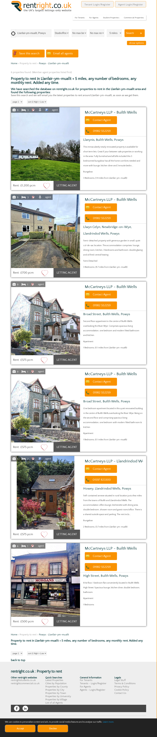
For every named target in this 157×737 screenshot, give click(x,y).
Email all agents (63, 53)
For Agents (93, 18)
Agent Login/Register (130, 4)
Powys (42, 63)
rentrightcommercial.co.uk (25, 683)
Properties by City (54, 689)
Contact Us (120, 693)
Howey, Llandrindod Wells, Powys (107, 488)
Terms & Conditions (125, 683)
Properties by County (56, 686)
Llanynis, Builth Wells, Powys (103, 140)
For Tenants (80, 18)
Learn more (108, 722)
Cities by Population (56, 683)
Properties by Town (55, 693)
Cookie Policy (121, 689)
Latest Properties (54, 680)
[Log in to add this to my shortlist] (46, 185)
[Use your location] (13, 33)
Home (14, 63)
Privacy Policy (121, 686)
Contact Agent (102, 120)
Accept (20, 728)
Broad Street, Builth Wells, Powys (106, 314)
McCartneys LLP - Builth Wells (111, 112)
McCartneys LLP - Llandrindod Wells (116, 461)
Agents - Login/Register (92, 689)
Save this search (29, 53)
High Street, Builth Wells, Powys (105, 576)
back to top (18, 660)
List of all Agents (54, 702)
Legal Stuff (120, 680)
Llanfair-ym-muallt (58, 63)
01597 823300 (102, 479)
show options (136, 43)
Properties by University (58, 696)
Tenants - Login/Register (93, 683)
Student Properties (111, 18)
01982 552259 (102, 131)
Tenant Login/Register (97, 4)
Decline (53, 728)
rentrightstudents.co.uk (23, 680)
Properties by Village (56, 699)
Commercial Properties (134, 18)
